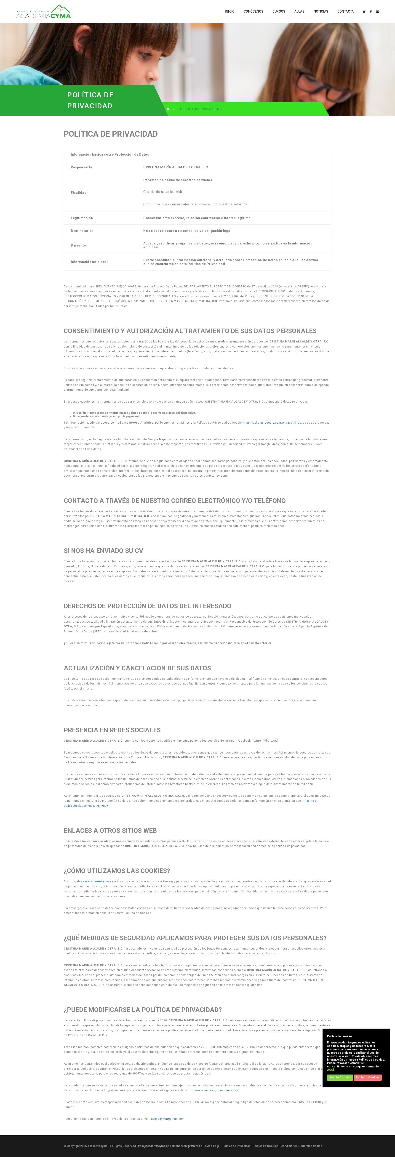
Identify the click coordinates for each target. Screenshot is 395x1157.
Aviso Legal (212, 1146)
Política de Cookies (265, 1146)
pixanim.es (195, 1146)
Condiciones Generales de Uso (301, 1146)
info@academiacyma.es (153, 1146)
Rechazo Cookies (368, 1077)
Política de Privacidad (236, 1146)
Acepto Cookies (340, 1077)
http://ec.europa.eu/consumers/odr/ (214, 1090)
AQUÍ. (331, 1070)
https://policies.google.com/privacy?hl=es (272, 422)
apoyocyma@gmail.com (167, 1118)
